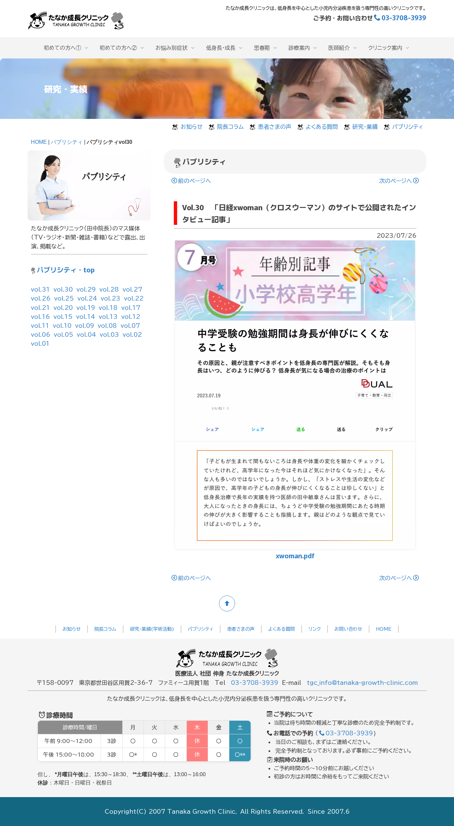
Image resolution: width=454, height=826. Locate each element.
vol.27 (132, 289)
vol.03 (109, 334)
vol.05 (63, 334)
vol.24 (87, 298)
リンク (314, 629)
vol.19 (85, 308)
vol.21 (40, 308)
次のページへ (395, 181)
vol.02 (132, 334)
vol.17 (130, 308)
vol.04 (86, 334)
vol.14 (85, 317)
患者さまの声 (274, 127)
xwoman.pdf (295, 555)
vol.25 (64, 298)
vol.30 (63, 289)
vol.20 (63, 308)
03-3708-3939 (404, 17)
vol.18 (108, 308)
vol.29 (86, 289)
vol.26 (41, 298)
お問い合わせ (348, 629)
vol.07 (130, 325)
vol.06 (40, 334)
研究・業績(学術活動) (152, 629)
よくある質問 (322, 127)
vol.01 (40, 343)
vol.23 (110, 298)
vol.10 (62, 325)
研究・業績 (365, 127)
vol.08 (107, 325)
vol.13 (108, 317)
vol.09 (84, 325)
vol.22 (134, 298)
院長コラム (230, 127)
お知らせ (191, 127)
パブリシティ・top (66, 269)
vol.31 (40, 289)
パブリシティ (407, 127)
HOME (39, 142)
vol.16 (40, 317)
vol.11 (40, 325)
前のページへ (194, 181)
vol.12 (130, 317)
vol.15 (63, 317)
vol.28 (109, 289)
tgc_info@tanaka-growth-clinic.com (362, 683)
